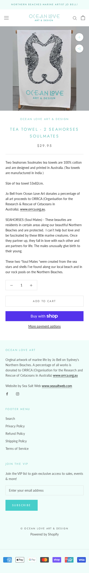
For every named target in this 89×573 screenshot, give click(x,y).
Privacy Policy (15, 426)
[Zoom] (79, 37)
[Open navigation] (6, 18)
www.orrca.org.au (32, 209)
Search (10, 418)
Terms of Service (17, 448)
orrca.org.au (69, 375)
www (56, 375)
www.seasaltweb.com (57, 386)
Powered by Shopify (44, 534)
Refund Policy (15, 433)
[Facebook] (7, 393)
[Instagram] (17, 393)
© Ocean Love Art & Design (44, 528)
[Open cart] (83, 17)
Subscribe (21, 505)
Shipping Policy (16, 441)
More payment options (44, 326)
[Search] (75, 18)
